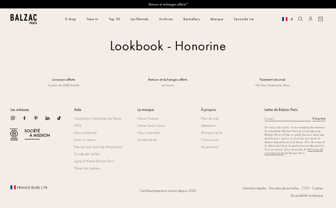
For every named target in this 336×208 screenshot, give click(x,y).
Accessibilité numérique (307, 195)
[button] (300, 19)
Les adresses (19, 109)
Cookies (317, 188)
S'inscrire (319, 118)
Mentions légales (254, 188)
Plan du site (210, 118)
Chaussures (210, 139)
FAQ (77, 125)
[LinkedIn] (51, 120)
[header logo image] (23, 23)
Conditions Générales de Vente (97, 118)
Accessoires (209, 146)
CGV (305, 188)
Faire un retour (85, 139)
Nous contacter (85, 132)
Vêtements (208, 125)
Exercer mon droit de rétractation (98, 146)
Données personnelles (284, 188)
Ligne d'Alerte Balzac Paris (94, 161)
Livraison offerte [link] (63, 79)
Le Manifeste (147, 139)
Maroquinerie (211, 132)
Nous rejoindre (149, 132)
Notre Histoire (148, 118)
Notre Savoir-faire (151, 125)
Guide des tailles (87, 153)
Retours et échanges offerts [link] (167, 79)
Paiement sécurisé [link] (272, 79)
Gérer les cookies (87, 168)
